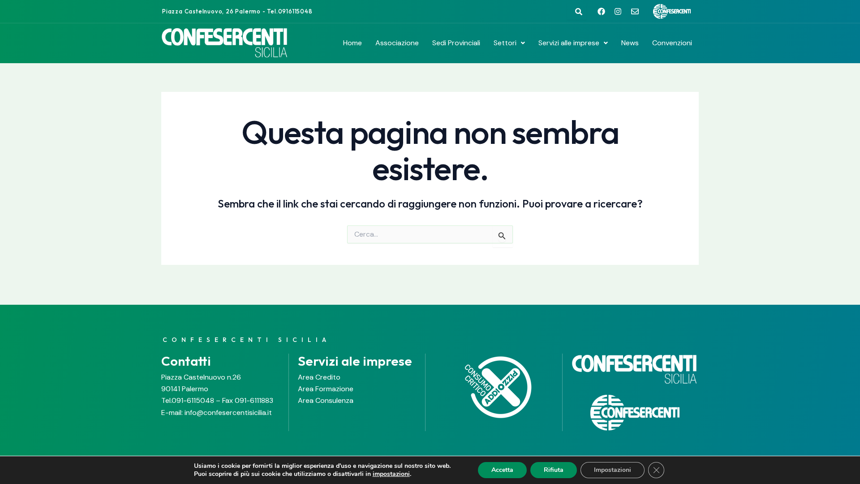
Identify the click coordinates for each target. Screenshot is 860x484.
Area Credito (319, 377)
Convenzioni (672, 43)
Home (352, 43)
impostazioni (391, 474)
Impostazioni (612, 470)
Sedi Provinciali (456, 43)
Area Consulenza (325, 400)
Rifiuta (553, 470)
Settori (505, 43)
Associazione (397, 43)
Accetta (502, 470)
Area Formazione (325, 388)
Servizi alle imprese (568, 43)
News (630, 43)
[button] (509, 43)
